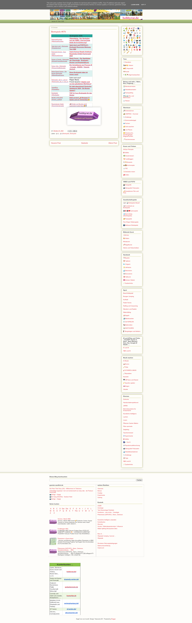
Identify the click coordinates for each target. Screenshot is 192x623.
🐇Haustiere (127, 62)
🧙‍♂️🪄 (128, 50)
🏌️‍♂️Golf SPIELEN (128, 322)
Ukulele (125, 389)
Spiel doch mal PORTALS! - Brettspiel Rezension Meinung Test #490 (80, 47)
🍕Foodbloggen (128, 159)
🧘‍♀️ (140, 47)
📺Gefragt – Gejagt (55, 494)
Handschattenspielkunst (130, 402)
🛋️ (139, 45)
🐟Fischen (126, 123)
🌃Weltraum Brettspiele (130, 225)
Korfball (125, 299)
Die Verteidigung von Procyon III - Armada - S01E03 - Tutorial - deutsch (81, 67)
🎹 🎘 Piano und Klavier (130, 380)
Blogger (113, 619)
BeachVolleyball (128, 293)
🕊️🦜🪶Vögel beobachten (131, 75)
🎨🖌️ (130, 33)
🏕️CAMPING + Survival (130, 114)
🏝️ (124, 38)
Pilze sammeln (127, 426)
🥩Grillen (126, 175)
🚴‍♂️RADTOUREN (128, 328)
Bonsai (100, 491)
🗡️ (132, 42)
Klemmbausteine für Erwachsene (129, 409)
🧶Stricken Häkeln (129, 280)
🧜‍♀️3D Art (126, 235)
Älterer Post (112, 143)
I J (84, 509)
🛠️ (124, 47)
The (76, 511)
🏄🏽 (137, 36)
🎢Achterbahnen (128, 110)
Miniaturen (126, 241)
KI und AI (126, 347)
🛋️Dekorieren (127, 270)
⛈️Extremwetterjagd (129, 120)
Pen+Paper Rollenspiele (130, 222)
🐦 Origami (126, 264)
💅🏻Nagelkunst (127, 245)
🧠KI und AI (127, 351)
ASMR (99, 506)
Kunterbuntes (101, 522)
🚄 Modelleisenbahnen (130, 452)
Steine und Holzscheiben (131, 248)
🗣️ (135, 42)
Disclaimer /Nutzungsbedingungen (107, 543)
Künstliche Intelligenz (129, 413)
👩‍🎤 (129, 40)
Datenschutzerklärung (104, 545)
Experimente (101, 495)
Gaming (100, 497)
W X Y (89, 511)
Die (67, 509)
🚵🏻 (133, 45)
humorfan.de (71, 596)
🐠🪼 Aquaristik (128, 68)
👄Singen (126, 386)
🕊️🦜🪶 (126, 42)
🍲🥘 (132, 30)
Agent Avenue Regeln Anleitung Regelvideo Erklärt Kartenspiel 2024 (81, 54)
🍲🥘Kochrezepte (129, 165)
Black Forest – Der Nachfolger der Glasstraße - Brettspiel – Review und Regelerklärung (80, 60)
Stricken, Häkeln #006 (64, 519)
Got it (143, 4)
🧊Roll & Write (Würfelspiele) (127, 215)
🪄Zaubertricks (128, 283)
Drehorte (126, 399)
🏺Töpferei (126, 261)
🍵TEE (125, 168)
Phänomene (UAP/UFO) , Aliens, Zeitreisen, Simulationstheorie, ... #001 (70, 549)
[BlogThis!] (71, 131)
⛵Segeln (126, 315)
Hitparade (100, 538)
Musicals (100, 524)
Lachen (125, 417)
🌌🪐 (139, 28)
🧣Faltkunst (127, 277)
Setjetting (126, 429)
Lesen (125, 420)
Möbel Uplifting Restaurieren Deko (107, 528)
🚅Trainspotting (128, 93)
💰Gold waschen (128, 126)
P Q (62, 511)
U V (81, 511)
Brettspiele (73, 133)
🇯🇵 (136, 28)
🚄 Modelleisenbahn (129, 89)
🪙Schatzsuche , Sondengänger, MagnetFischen (128, 134)
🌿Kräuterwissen (128, 156)
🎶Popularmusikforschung (131, 445)
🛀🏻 (136, 45)
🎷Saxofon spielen (129, 383)
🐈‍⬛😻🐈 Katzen (128, 65)
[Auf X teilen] (72, 131)
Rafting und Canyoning (130, 306)
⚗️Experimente (128, 436)
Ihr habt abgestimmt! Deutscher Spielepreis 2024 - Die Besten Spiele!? (81, 88)
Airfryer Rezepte (128, 149)
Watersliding (127, 312)
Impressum (101, 548)
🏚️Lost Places (127, 130)
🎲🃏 (57, 133)
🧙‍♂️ (124, 50)
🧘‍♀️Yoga (125, 458)
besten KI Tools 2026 (58, 21)
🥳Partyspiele (127, 219)
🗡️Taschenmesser (129, 139)
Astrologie (100, 508)
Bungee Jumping (128, 296)
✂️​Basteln (126, 258)
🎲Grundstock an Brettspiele (128, 206)
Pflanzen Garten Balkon (130, 423)
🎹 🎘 (132, 35)
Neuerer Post (56, 143)
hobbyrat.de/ (71, 572)
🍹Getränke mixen (129, 171)
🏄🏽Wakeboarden (128, 318)
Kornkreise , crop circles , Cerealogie (108, 512)
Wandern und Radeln (130, 309)
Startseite (84, 143)
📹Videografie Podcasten (131, 188)
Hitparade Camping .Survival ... (107, 536)
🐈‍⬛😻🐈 (133, 38)
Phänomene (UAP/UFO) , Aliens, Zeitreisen (110, 514)
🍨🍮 (128, 30)
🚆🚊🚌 (128, 45)
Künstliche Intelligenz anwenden (107, 520)
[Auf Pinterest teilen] (76, 131)
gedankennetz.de (71, 587)
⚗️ (124, 28)
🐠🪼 (138, 38)
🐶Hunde (126, 71)
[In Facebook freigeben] (74, 131)
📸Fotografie (127, 185)
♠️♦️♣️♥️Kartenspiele (130, 211)
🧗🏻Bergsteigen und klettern (131, 331)
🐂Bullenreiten (127, 325)
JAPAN (125, 405)
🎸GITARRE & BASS (129, 370)
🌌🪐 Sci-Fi (127, 442)
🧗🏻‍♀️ (137, 47)
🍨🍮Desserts (127, 162)
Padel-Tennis (127, 302)
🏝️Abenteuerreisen (129, 86)
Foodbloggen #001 (63, 529)
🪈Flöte (125, 367)
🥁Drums (126, 364)
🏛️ (140, 36)
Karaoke (125, 376)
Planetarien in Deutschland (65, 538)
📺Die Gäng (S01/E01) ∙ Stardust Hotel (61, 497)
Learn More (135, 4)
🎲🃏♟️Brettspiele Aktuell (131, 203)
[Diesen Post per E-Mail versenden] (69, 131)
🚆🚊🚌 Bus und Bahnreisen (128, 96)
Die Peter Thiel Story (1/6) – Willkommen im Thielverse (65, 488)
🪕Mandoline (127, 373)
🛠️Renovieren (127, 274)
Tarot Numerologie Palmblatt (106, 510)
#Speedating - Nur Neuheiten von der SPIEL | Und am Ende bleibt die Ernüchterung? (80, 40)
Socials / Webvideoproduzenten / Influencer (110, 526)
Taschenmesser (128, 433)
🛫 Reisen (126, 101)
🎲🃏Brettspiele (64, 133)
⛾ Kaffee (126, 152)
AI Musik (126, 361)
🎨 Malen (126, 238)
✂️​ (134, 28)
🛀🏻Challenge (127, 117)
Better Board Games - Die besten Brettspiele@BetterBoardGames (59, 73)
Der (63, 509)
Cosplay (100, 493)
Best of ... (100, 534)
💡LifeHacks (127, 267)
